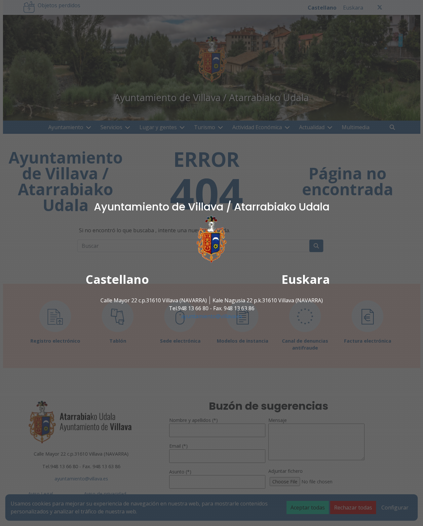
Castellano (117, 279)
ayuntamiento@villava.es (211, 316)
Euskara (306, 279)
